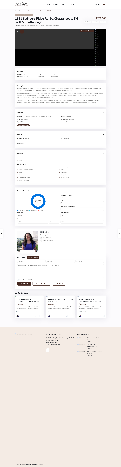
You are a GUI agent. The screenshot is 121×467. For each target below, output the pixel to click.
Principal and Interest (66, 195)
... (69, 308)
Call (42, 283)
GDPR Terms (31, 280)
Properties (56, 4)
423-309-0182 (96, 5)
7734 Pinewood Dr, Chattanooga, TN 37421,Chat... (28, 300)
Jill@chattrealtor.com (54, 344)
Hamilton (71, 119)
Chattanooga (48, 25)
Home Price (20, 212)
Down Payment (21, 219)
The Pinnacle (55, 25)
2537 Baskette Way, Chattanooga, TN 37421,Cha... (90, 300)
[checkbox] (18, 279)
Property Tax (63, 200)
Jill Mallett (45, 232)
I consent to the (26, 279)
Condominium (22, 11)
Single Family (19, 15)
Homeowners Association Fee (68, 206)
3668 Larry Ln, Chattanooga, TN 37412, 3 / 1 (60, 300)
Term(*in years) (64, 212)
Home (48, 4)
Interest (62, 219)
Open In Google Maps (23, 125)
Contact (72, 4)
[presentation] (18, 47)
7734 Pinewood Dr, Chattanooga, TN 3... (92, 345)
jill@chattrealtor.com (48, 240)
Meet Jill (64, 4)
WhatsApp (59, 283)
